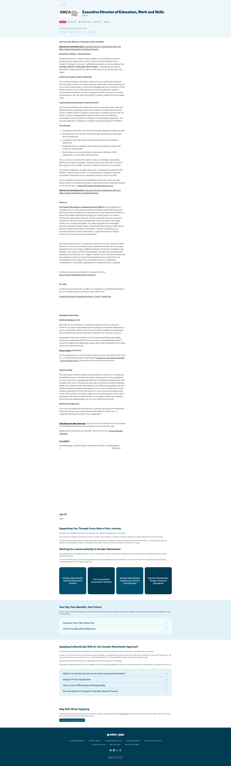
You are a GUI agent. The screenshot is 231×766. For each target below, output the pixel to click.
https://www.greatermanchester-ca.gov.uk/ (77, 275)
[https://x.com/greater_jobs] (72, 32)
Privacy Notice (65, 350)
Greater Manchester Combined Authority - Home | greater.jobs (85, 296)
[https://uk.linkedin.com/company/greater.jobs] (82, 32)
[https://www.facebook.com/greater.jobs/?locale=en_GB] (63, 32)
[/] (115, 734)
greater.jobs (124, 714)
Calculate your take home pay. (72, 423)
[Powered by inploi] (115, 757)
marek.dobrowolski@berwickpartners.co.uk (95, 185)
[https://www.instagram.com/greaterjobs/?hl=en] (91, 32)
